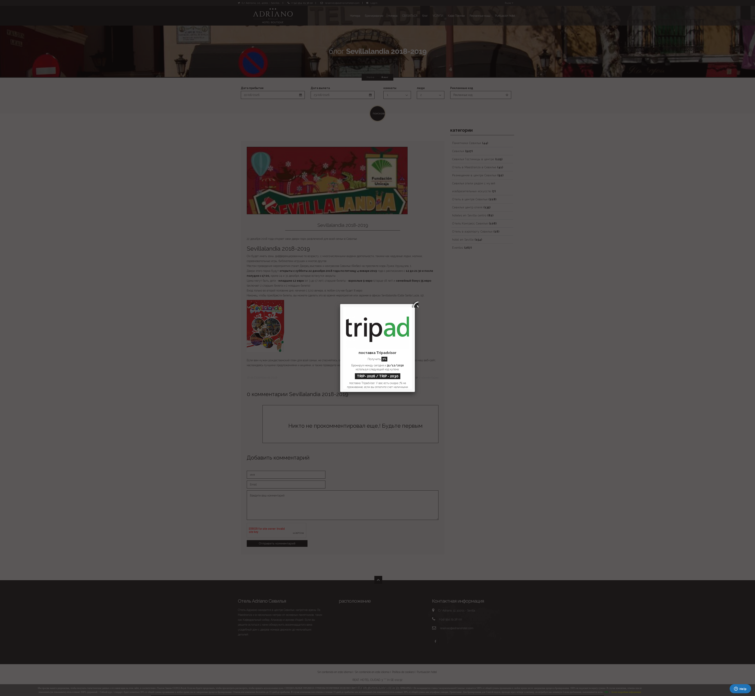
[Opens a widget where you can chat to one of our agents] (740, 689)
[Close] (414, 304)
